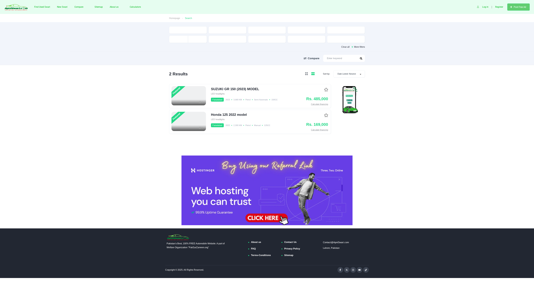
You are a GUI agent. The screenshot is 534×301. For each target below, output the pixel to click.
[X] (347, 270)
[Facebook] (340, 270)
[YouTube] (359, 270)
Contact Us (290, 242)
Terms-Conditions (261, 255)
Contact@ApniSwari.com (336, 242)
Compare (78, 7)
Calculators (135, 7)
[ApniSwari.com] (16, 7)
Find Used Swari (42, 7)
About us (114, 7)
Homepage (174, 18)
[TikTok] (366, 270)
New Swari (62, 7)
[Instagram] (353, 270)
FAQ (253, 248)
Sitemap (99, 7)
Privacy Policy (292, 248)
